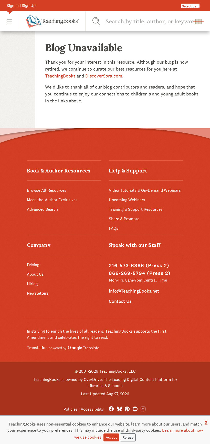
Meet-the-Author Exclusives (52, 199)
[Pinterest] (127, 409)
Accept (111, 437)
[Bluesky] (119, 409)
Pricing (33, 264)
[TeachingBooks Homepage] (49, 21)
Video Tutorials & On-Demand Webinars (145, 190)
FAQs (113, 228)
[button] (9, 21)
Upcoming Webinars (127, 199)
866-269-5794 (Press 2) (140, 273)
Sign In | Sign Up (21, 5)
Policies (71, 409)
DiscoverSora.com (103, 76)
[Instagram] (143, 409)
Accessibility (92, 409)
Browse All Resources (46, 190)
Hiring (32, 283)
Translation (38, 347)
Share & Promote (124, 218)
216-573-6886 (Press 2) (139, 265)
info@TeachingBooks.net (134, 291)
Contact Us (120, 301)
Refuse (127, 437)
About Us (35, 274)
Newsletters (38, 293)
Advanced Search (42, 209)
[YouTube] (135, 409)
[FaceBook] (111, 409)
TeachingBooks (60, 76)
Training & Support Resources (136, 209)
